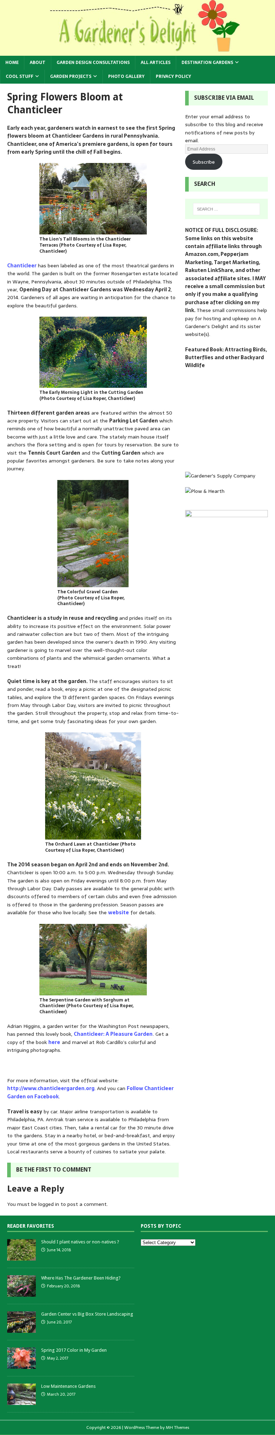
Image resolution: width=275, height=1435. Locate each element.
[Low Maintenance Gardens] (21, 1401)
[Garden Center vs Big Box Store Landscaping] (21, 1328)
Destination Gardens (207, 62)
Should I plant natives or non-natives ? (80, 1242)
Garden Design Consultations (93, 62)
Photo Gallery (126, 76)
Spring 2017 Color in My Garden (74, 1350)
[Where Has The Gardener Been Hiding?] (21, 1292)
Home (12, 62)
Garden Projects (70, 76)
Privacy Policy (173, 76)
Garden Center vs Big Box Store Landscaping (87, 1314)
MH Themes (177, 1427)
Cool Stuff (19, 76)
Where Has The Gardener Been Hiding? (81, 1278)
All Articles (155, 62)
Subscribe (204, 162)
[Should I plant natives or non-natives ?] (21, 1256)
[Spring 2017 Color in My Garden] (21, 1365)
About (37, 62)
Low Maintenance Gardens (68, 1386)
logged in (48, 1204)
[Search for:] (226, 209)
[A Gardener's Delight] (137, 51)
